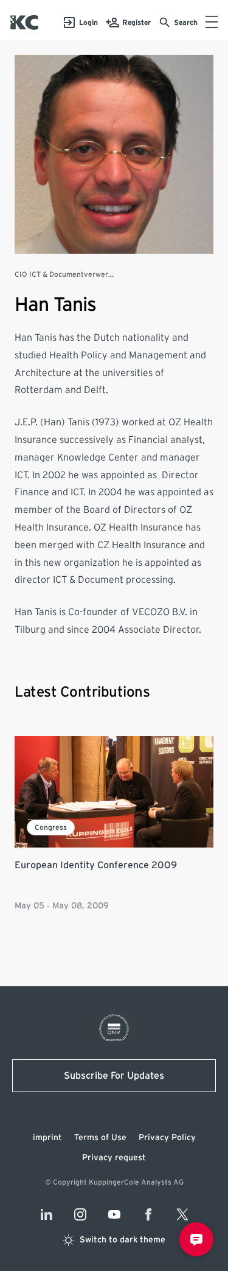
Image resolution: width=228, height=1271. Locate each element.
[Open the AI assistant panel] (196, 1239)
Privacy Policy (167, 1137)
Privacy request (114, 1158)
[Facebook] (148, 1214)
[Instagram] (80, 1214)
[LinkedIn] (46, 1214)
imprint (47, 1137)
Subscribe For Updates (114, 1076)
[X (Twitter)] (182, 1214)
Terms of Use (100, 1137)
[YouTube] (114, 1214)
